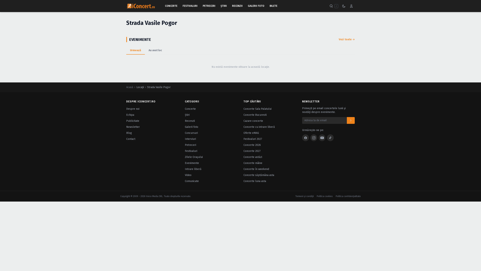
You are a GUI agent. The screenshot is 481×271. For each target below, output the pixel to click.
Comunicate (192, 181)
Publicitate (132, 121)
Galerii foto (191, 127)
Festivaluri (190, 6)
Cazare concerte (253, 121)
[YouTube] (322, 137)
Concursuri (191, 133)
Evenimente (192, 163)
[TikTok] (330, 137)
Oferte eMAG (251, 133)
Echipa (130, 114)
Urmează (135, 50)
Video (188, 175)
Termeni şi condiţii (304, 196)
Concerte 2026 (252, 145)
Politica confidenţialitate (348, 196)
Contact (130, 139)
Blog (129, 133)
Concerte (171, 6)
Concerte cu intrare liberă (259, 127)
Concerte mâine (253, 163)
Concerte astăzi (253, 157)
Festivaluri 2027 (253, 139)
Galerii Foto (256, 6)
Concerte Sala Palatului (258, 108)
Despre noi (132, 108)
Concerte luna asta (255, 181)
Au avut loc (155, 50)
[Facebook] (305, 137)
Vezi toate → (347, 39)
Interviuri (190, 139)
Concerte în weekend (256, 169)
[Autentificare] (351, 6)
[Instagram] (313, 137)
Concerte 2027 (252, 151)
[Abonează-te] (351, 120)
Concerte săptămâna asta (259, 175)
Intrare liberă (193, 169)
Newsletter (133, 127)
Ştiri (224, 6)
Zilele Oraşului (194, 157)
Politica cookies (325, 196)
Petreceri (209, 6)
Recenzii (237, 6)
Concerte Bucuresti (255, 114)
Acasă (129, 87)
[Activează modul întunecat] (343, 6)
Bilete (273, 6)
